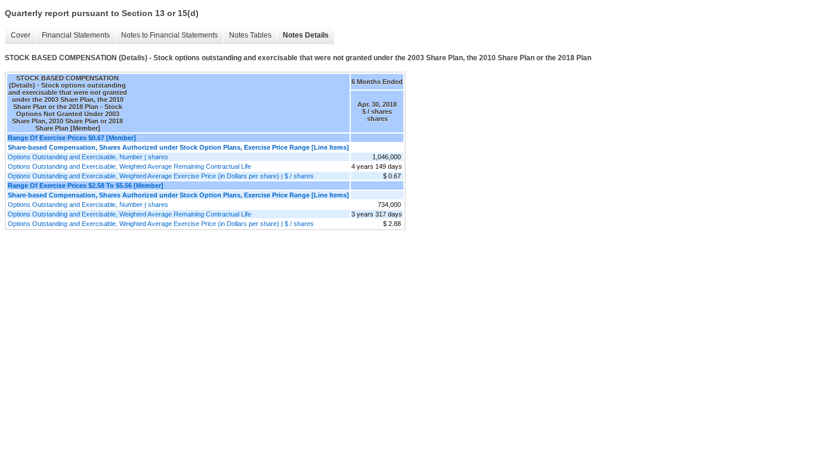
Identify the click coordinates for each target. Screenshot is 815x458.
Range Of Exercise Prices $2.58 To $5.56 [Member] (85, 185)
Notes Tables (247, 35)
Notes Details (303, 35)
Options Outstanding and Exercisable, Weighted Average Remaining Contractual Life (129, 166)
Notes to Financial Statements (166, 35)
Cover (17, 35)
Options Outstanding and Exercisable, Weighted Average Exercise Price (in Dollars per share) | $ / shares (161, 176)
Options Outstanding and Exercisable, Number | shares (88, 156)
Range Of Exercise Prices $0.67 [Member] (72, 137)
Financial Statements (73, 35)
